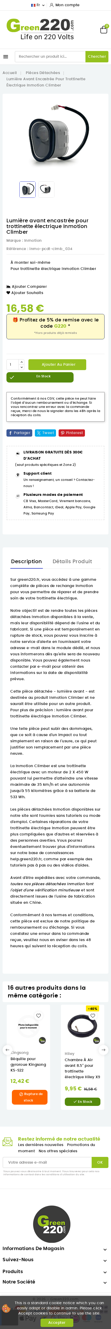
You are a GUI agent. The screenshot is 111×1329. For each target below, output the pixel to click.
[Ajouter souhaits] (38, 1015)
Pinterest (74, 433)
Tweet (48, 433)
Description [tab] (26, 561)
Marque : (14, 241)
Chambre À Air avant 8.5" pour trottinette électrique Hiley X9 (82, 1068)
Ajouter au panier (58, 364)
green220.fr (28, 580)
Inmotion (33, 241)
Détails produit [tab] (72, 561)
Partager (22, 433)
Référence (16, 249)
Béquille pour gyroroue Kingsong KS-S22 (28, 1064)
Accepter (57, 1323)
